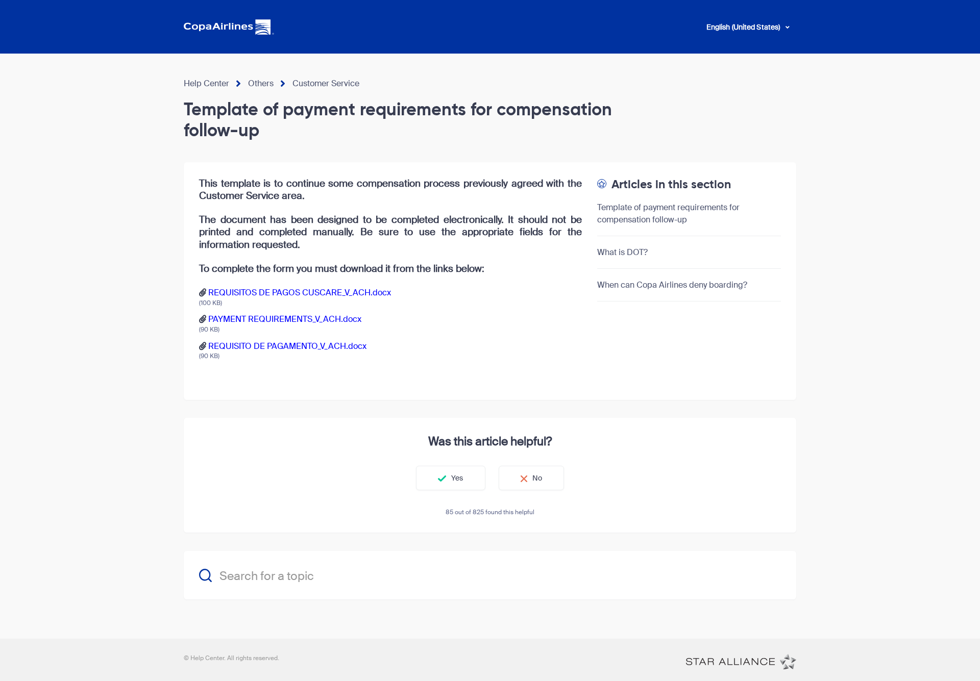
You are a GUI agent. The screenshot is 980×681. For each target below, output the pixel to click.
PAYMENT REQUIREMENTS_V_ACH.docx (284, 319)
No (537, 478)
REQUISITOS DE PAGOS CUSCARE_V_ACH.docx (299, 292)
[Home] (741, 661)
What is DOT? (622, 252)
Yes (457, 478)
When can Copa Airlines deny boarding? (672, 285)
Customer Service (325, 83)
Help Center (206, 83)
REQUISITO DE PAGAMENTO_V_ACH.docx (287, 346)
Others (261, 83)
